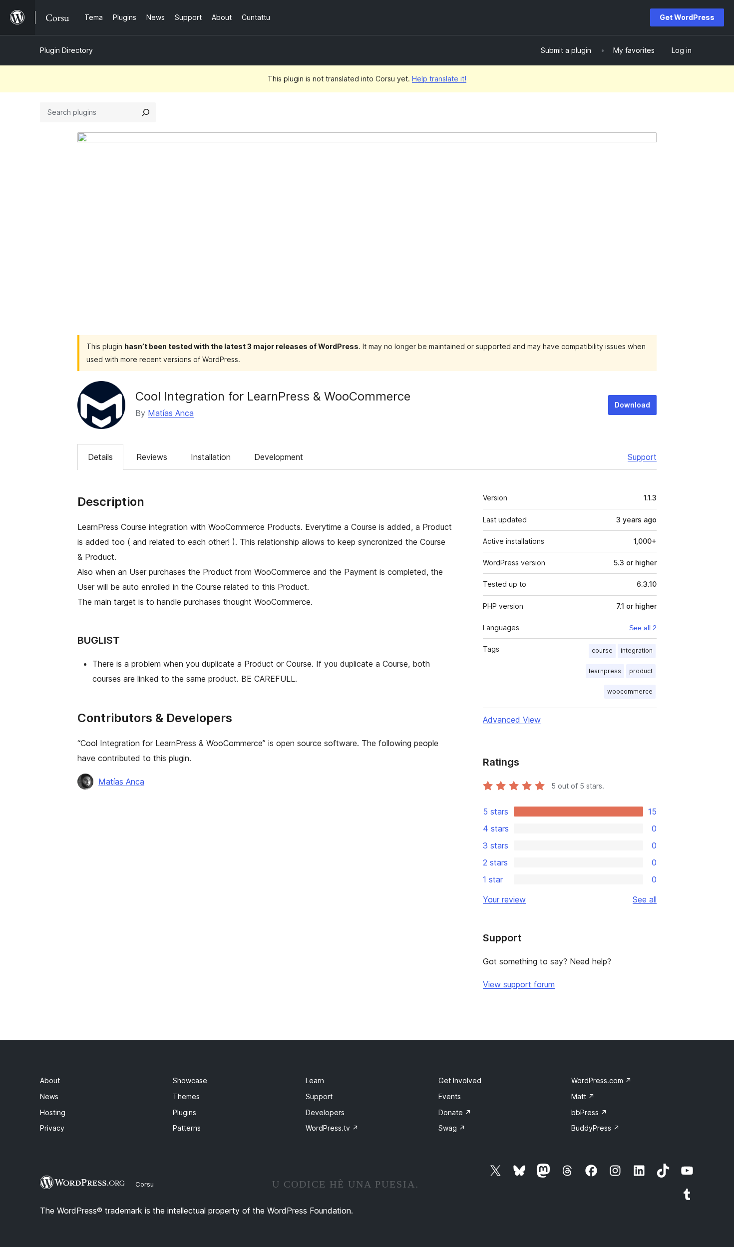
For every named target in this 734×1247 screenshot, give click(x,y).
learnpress (605, 671)
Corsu (144, 1184)
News (49, 1096)
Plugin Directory (66, 50)
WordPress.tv (332, 1128)
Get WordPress (687, 17)
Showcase (190, 1080)
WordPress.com (601, 1080)
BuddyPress (595, 1128)
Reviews (151, 457)
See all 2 (643, 628)
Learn (315, 1080)
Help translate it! (439, 78)
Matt (583, 1096)
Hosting (52, 1112)
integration (637, 650)
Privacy (52, 1128)
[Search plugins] (146, 112)
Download (632, 405)
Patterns (187, 1128)
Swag (451, 1128)
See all (645, 899)
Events (449, 1096)
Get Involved (459, 1080)
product (641, 671)
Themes (186, 1096)
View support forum (519, 984)
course (602, 650)
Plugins (184, 1112)
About (50, 1080)
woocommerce (630, 691)
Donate (454, 1112)
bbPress (589, 1112)
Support (642, 457)
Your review (504, 899)
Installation (211, 457)
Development (278, 457)
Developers (325, 1112)
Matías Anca (171, 413)
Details (100, 457)
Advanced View (512, 720)
